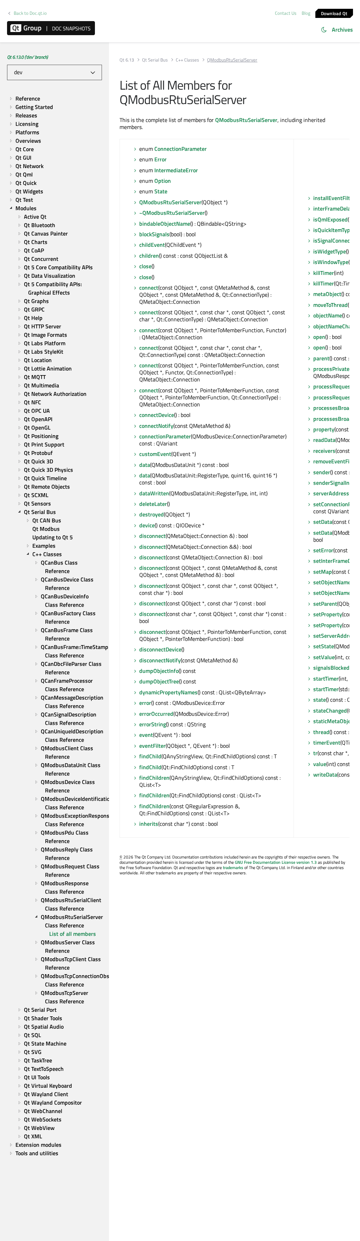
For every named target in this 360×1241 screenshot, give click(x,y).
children (149, 255)
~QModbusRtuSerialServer (172, 212)
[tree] (54, 625)
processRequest (333, 386)
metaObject (327, 294)
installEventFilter (334, 198)
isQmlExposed (330, 219)
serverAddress (331, 493)
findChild (150, 756)
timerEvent (326, 742)
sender (321, 472)
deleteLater (153, 504)
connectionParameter (165, 436)
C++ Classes (187, 60)
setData (322, 521)
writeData (325, 774)
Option (162, 180)
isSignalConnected (335, 240)
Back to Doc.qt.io (30, 13)
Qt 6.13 (127, 60)
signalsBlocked (331, 667)
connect (148, 287)
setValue (324, 657)
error (145, 703)
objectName (327, 315)
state (319, 699)
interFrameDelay (333, 208)
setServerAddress (335, 635)
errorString (152, 724)
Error (160, 159)
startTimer (326, 678)
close (145, 266)
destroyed (151, 514)
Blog (306, 13)
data (144, 465)
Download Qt (334, 13)
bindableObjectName (164, 223)
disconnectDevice (160, 649)
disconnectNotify (160, 660)
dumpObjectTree (159, 681)
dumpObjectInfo (159, 671)
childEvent (152, 244)
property (323, 429)
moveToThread (330, 305)
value (319, 764)
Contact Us (285, 13)
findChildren (154, 777)
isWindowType (330, 262)
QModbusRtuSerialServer (246, 120)
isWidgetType (329, 251)
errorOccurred (156, 713)
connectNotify (156, 426)
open (319, 337)
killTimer (323, 273)
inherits (148, 823)
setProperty (327, 614)
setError (323, 550)
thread (321, 732)
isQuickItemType (333, 230)
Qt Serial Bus (155, 60)
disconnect (152, 536)
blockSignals (154, 234)
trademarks (233, 867)
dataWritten (154, 493)
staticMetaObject (334, 721)
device (147, 525)
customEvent (155, 454)
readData (324, 440)
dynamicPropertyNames (168, 692)
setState (323, 646)
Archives (342, 29)
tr (315, 753)
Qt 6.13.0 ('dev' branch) (27, 56)
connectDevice (156, 415)
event (146, 735)
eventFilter (152, 745)
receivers (324, 450)
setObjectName (332, 582)
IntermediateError (176, 170)
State (160, 191)
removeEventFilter (335, 461)
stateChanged (330, 710)
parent (321, 358)
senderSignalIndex (335, 482)
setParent (325, 603)
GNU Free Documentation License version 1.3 (276, 862)
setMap (322, 571)
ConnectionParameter (180, 148)
